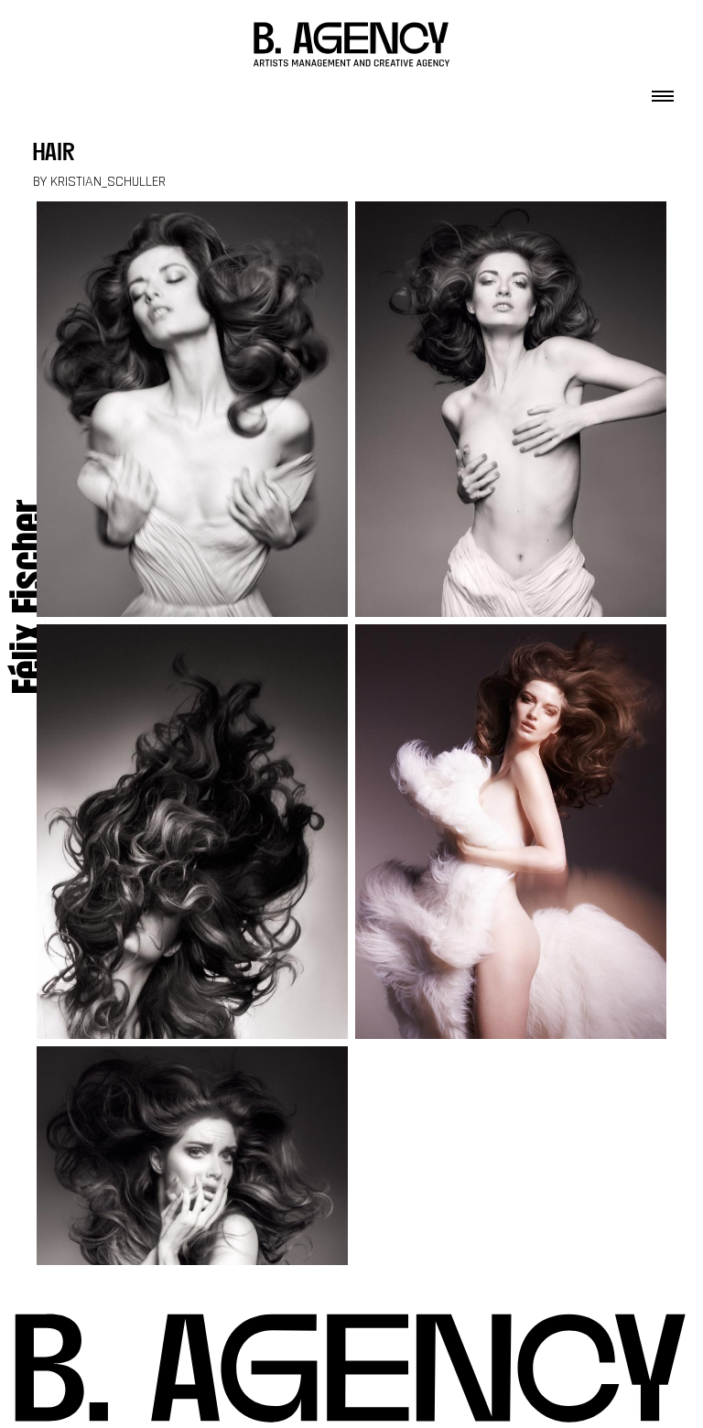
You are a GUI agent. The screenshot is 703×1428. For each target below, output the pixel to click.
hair (54, 154)
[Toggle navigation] (663, 91)
